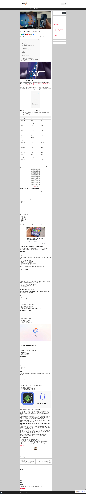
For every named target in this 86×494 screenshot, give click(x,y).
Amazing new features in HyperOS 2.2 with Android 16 (28, 45)
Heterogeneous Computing (26, 55)
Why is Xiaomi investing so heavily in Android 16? (27, 58)
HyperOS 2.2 (25, 457)
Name (21, 480)
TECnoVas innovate (23, 445)
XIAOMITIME (34, 186)
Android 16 (22, 457)
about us (52, 8)
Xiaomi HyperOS (29, 8)
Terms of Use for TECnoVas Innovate (59, 31)
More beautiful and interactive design (27, 49)
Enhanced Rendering (25, 54)
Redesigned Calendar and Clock (26, 51)
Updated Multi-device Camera (26, 57)
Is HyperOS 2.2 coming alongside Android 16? (27, 42)
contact (56, 35)
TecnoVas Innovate (32, 451)
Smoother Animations (25, 52)
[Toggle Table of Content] (38, 40)
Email (21, 482)
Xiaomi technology (42, 8)
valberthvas (28, 33)
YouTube (48, 8)
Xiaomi (24, 8)
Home (20, 8)
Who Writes (56, 34)
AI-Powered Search (25, 48)
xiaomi (28, 457)
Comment (21, 469)
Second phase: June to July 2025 (26, 44)
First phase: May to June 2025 (25, 43)
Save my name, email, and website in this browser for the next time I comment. (31, 486)
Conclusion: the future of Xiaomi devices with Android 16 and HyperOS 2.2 (30, 59)
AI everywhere (24, 46)
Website (21, 484)
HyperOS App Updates (36, 8)
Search (64, 13)
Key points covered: (23, 60)
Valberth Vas (22, 451)
